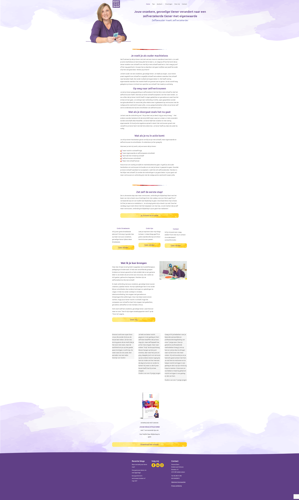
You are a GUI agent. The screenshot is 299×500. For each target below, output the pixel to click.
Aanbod (159, 4)
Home (148, 4)
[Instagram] (162, 465)
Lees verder (123, 247)
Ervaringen (168, 4)
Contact (184, 4)
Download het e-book (149, 444)
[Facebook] (153, 465)
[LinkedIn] (158, 465)
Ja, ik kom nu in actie (149, 215)
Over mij (177, 4)
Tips (153, 4)
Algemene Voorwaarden (178, 482)
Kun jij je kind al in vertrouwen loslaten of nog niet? (138, 478)
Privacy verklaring (176, 486)
